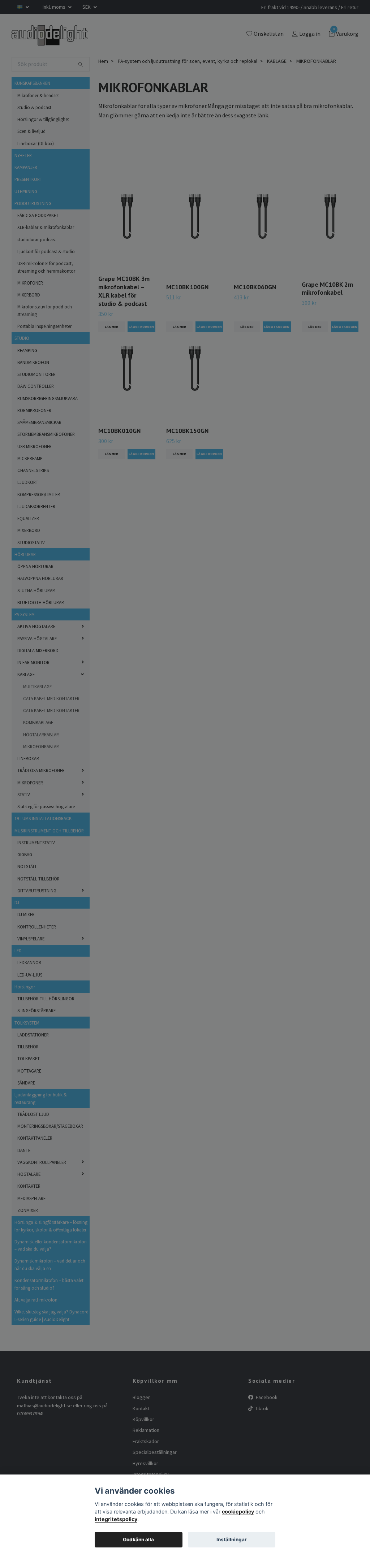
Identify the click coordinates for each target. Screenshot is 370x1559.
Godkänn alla (138, 1539)
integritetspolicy (116, 1519)
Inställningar (231, 1539)
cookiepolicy (238, 1511)
